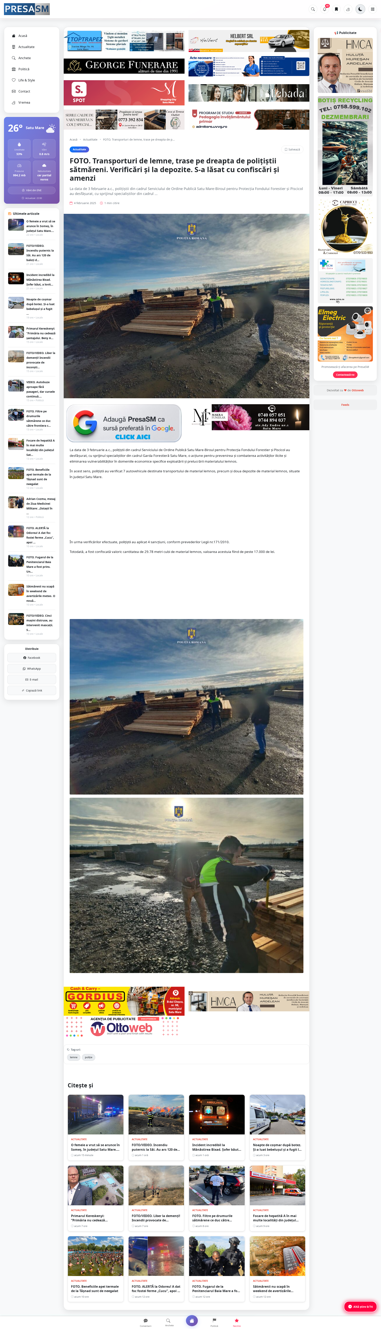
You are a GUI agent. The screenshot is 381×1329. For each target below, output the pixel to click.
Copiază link (34, 690)
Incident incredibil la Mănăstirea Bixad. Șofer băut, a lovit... (40, 279)
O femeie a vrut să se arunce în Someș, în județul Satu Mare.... (40, 226)
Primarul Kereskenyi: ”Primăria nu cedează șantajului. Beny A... (40, 333)
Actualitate (26, 47)
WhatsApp (34, 668)
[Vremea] (348, 9)
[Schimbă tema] (360, 9)
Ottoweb (358, 390)
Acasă (22, 36)
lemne (73, 1057)
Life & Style (26, 80)
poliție (88, 1057)
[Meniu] (372, 9)
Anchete (24, 58)
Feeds (345, 405)
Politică (23, 69)
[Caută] (313, 9)
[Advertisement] (186, 511)
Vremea (24, 102)
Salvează (294, 149)
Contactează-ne (345, 374)
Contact (24, 91)
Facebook (34, 658)
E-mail (34, 679)
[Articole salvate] (336, 9)
